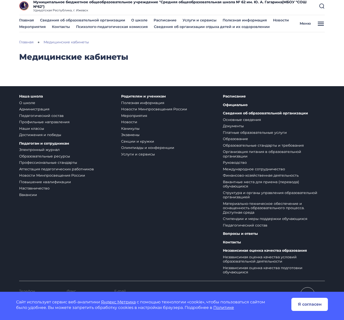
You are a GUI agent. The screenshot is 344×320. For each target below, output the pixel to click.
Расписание (165, 20)
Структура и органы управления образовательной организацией (270, 195)
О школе (139, 20)
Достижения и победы (40, 135)
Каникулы (130, 128)
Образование (235, 139)
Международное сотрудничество (254, 169)
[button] (322, 6)
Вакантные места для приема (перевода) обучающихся (261, 184)
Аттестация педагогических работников (56, 169)
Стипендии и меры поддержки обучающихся (265, 218)
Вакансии (28, 195)
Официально (235, 105)
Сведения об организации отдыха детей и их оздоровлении (212, 26)
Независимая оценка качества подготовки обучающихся (262, 270)
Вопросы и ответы (240, 234)
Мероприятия (32, 26)
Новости (281, 20)
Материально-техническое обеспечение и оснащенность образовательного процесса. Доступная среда (263, 208)
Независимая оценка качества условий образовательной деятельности (260, 259)
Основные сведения (242, 119)
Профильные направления (44, 122)
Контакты (61, 26)
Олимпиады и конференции (147, 147)
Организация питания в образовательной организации (262, 153)
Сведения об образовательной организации (82, 20)
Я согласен (310, 304)
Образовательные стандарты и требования (263, 145)
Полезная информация (245, 20)
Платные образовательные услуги (255, 132)
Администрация (34, 109)
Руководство (235, 162)
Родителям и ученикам (143, 96)
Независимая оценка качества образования (265, 250)
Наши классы (31, 128)
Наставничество (34, 188)
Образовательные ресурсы (44, 156)
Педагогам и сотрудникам (44, 143)
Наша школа (31, 96)
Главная (26, 20)
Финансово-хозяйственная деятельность (261, 175)
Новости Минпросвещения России (52, 175)
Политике (223, 307)
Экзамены (130, 135)
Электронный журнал (39, 149)
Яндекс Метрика (118, 302)
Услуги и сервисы (200, 20)
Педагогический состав (41, 115)
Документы (233, 126)
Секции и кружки (137, 141)
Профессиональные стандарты (48, 162)
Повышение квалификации (45, 182)
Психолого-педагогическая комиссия (112, 26)
